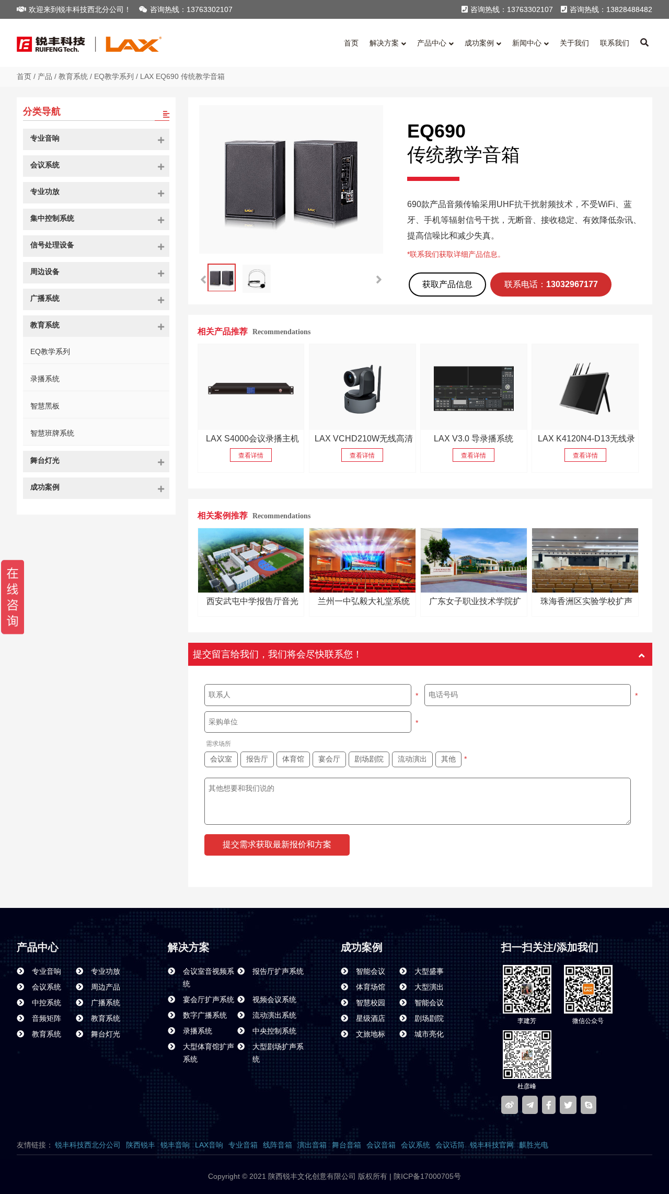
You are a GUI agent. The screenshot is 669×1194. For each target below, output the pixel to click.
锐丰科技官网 (492, 1145)
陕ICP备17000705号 (426, 1176)
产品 (45, 76)
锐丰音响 (175, 1145)
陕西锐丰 (140, 1145)
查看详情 (250, 455)
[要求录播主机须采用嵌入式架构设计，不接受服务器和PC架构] (251, 387)
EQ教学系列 (114, 76)
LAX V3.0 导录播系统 (473, 438)
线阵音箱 (277, 1145)
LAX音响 (209, 1145)
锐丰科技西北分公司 (88, 1145)
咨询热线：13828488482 (611, 9)
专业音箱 (243, 1145)
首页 (24, 76)
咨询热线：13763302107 (191, 9)
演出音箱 (312, 1145)
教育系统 (73, 76)
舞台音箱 (346, 1145)
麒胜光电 (533, 1145)
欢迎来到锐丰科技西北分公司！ (80, 9)
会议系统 (415, 1145)
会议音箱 (381, 1145)
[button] (379, 279)
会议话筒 (450, 1145)
